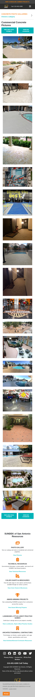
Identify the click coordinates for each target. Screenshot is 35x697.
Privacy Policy (8, 657)
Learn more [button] (12, 689)
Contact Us (18, 657)
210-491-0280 (18, 6)
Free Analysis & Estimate (9, 30)
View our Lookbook (25, 30)
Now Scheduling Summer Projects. (17, 2)
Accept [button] (6, 693)
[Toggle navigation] (30, 6)
